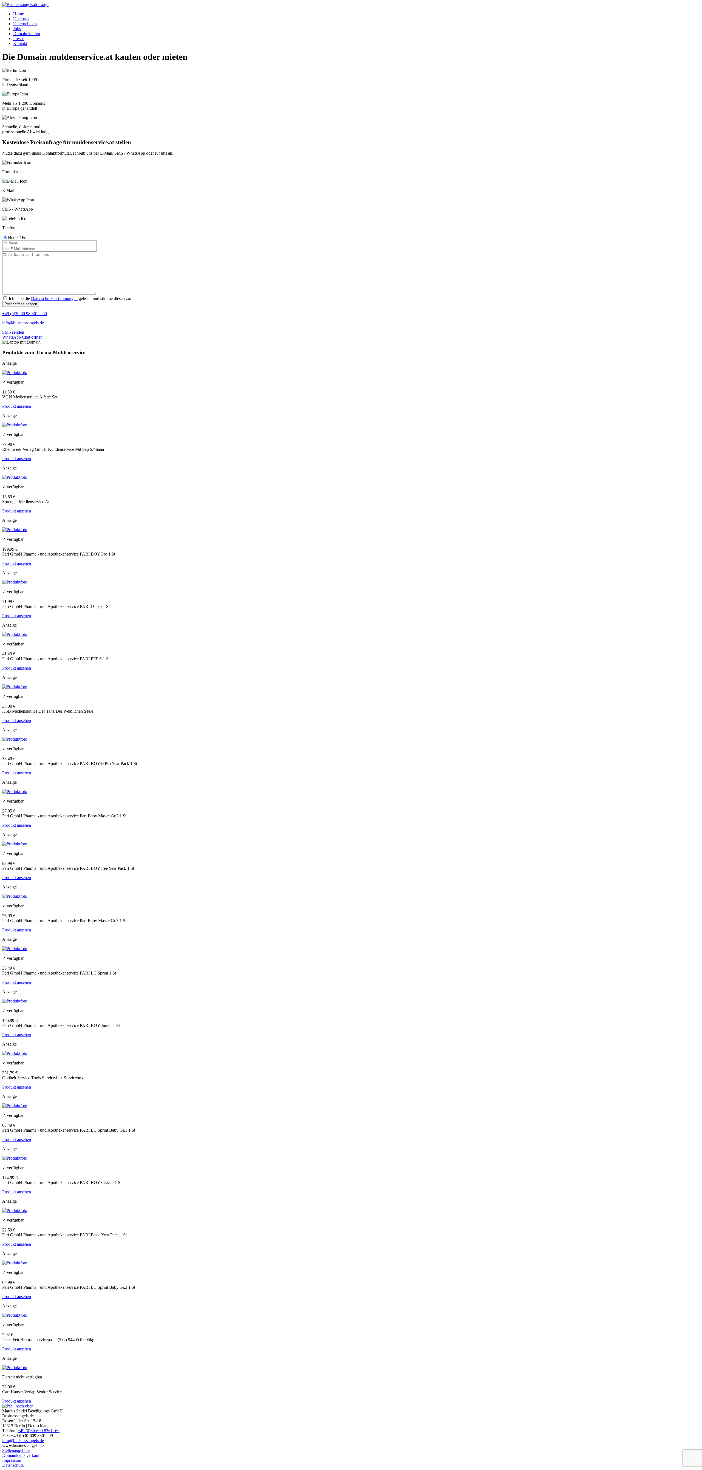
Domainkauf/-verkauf (20, 1455)
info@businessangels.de (23, 323)
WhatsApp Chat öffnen (22, 337)
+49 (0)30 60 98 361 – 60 (24, 313)
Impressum (11, 1460)
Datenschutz (13, 1465)
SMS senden (13, 332)
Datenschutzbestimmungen (54, 298)
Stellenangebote (16, 1450)
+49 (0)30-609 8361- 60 (39, 1430)
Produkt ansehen (16, 406)
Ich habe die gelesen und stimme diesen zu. (69, 298)
